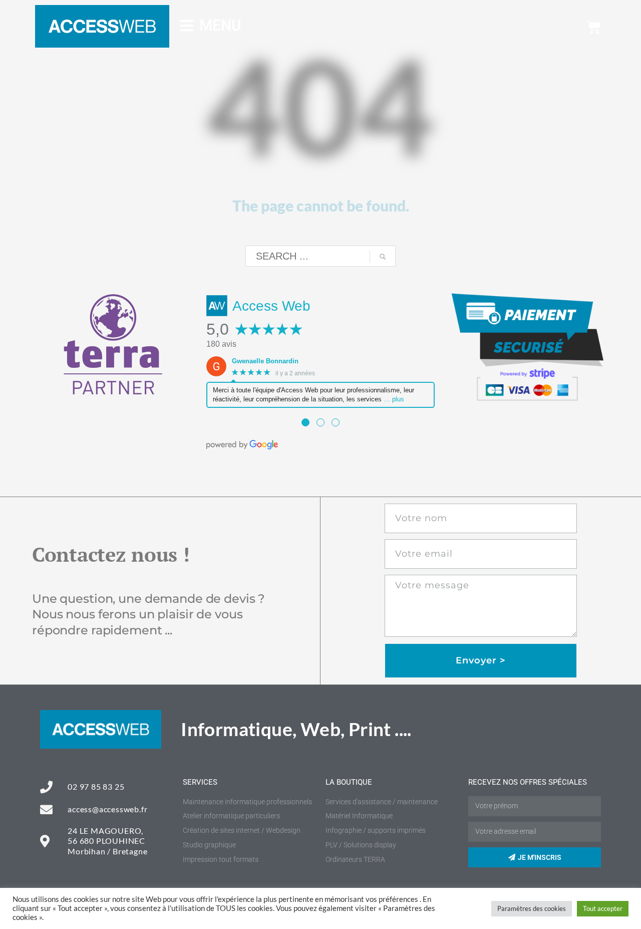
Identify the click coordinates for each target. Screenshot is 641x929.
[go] (383, 256)
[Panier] (593, 27)
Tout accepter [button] (602, 908)
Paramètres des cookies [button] (531, 908)
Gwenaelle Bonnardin (265, 361)
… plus (394, 399)
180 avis (221, 344)
